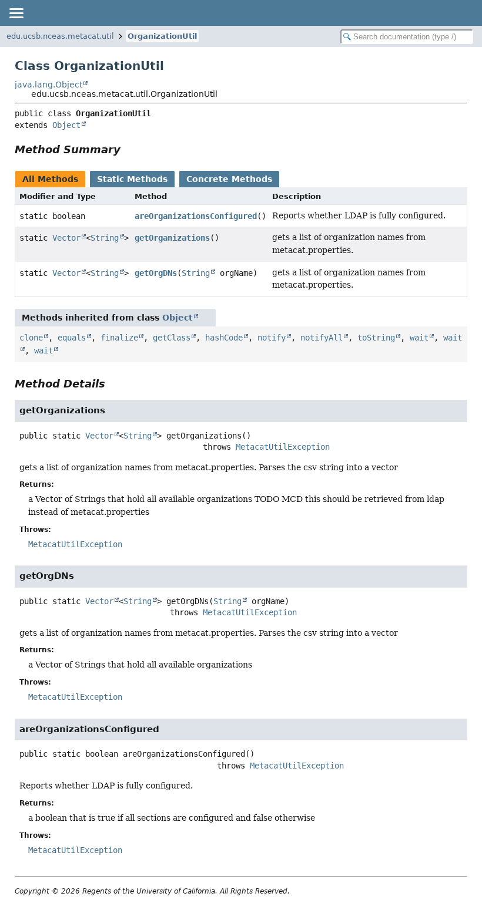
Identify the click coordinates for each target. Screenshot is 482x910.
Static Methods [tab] (132, 179)
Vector (66, 237)
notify (271, 337)
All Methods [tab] (50, 179)
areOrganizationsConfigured (196, 216)
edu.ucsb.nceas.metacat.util (60, 36)
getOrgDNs (156, 273)
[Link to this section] (128, 149)
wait (419, 337)
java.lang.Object (48, 84)
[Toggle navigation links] (16, 13)
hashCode (224, 337)
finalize (119, 337)
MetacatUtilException (283, 446)
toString (376, 337)
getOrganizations (172, 237)
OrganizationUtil (162, 36)
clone (31, 337)
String (105, 237)
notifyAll (321, 337)
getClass (171, 337)
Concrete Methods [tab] (229, 179)
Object (66, 125)
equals (72, 337)
